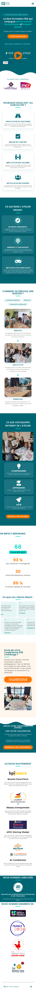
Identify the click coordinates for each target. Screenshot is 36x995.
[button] (33, 4)
